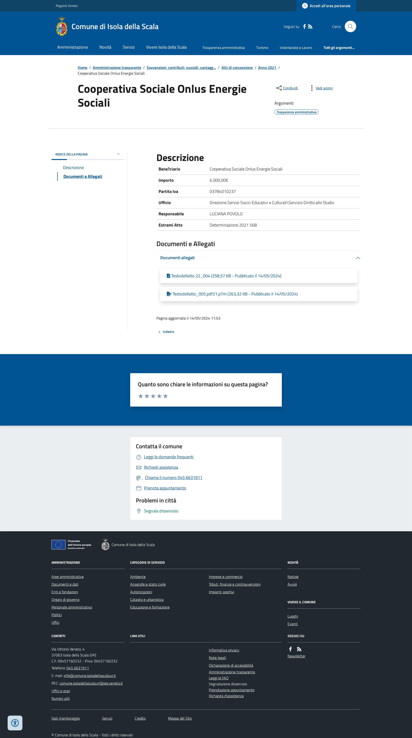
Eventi (293, 624)
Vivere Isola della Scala (166, 47)
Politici (57, 615)
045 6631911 (78, 668)
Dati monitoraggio (66, 718)
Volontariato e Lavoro (296, 47)
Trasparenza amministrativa (223, 47)
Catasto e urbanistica (147, 599)
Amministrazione (72, 47)
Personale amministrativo (72, 607)
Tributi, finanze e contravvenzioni (235, 584)
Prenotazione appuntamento (231, 690)
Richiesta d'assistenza (226, 696)
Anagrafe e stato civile (148, 584)
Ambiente (138, 576)
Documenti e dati (65, 584)
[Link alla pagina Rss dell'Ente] (299, 649)
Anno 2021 (267, 67)
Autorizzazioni (141, 592)
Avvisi (292, 584)
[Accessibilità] (15, 723)
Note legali (217, 658)
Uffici (55, 622)
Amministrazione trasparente (117, 67)
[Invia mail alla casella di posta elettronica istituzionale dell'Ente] (90, 675)
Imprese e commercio (225, 576)
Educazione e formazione (150, 607)
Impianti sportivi (221, 592)
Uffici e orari (61, 691)
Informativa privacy (224, 650)
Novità (105, 47)
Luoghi (293, 616)
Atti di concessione (237, 67)
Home (82, 67)
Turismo (262, 47)
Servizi (129, 47)
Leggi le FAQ (219, 678)
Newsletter (296, 656)
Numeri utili (61, 698)
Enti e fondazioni (65, 592)
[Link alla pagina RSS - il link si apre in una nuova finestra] (310, 27)
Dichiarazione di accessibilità (231, 665)
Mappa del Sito (180, 718)
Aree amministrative (68, 576)
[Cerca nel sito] (348, 26)
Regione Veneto (66, 5)
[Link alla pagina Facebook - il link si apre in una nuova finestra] (304, 27)
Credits (140, 718)
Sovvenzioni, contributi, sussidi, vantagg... (181, 67)
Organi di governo (65, 599)
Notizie (293, 576)
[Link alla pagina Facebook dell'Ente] (290, 649)
